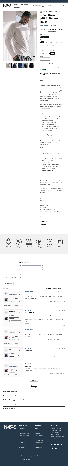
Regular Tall (45, 37)
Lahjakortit (21, 447)
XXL (57, 42)
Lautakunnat (22, 442)
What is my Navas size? (10, 391)
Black (44, 51)
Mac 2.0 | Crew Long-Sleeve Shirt (14, 301)
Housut (21, 440)
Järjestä (48, 288)
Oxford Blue (52, 51)
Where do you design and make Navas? (15, 404)
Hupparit (21, 431)
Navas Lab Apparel (31, 462)
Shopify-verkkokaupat (39, 462)
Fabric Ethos (44, 5)
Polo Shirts (21, 438)
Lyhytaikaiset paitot (24, 435)
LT (43, 45)
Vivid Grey (45, 54)
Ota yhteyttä (38, 445)
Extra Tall (53, 37)
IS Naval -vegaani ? (9, 408)
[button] (16, 4)
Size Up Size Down (39, 438)
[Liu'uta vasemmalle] (4, 65)
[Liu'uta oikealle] (35, 65)
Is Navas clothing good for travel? (13, 400)
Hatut (20, 445)
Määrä (41, 56)
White (52, 53)
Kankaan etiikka (38, 431)
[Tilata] (44, 459)
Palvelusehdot (38, 447)
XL (51, 42)
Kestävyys (37, 433)
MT (62, 42)
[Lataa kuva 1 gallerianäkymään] (9, 65)
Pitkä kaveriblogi (39, 440)
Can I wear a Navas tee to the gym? (14, 396)
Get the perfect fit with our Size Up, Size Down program (52, 30)
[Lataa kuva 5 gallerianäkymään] (31, 65)
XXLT (54, 45)
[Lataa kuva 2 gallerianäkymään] (14, 65)
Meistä (36, 428)
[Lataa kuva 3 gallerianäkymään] (20, 65)
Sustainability (37, 5)
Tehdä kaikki (22, 428)
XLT (48, 45)
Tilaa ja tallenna (39, 435)
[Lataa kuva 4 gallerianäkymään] (25, 65)
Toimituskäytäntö (39, 442)
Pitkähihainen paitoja (24, 433)
